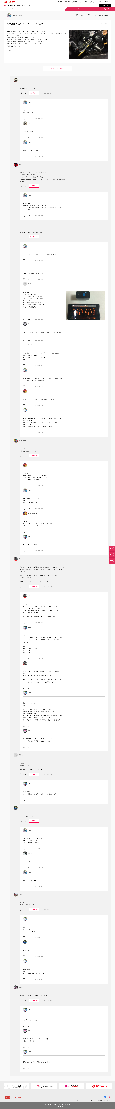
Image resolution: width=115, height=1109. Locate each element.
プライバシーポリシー (50, 1104)
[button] (110, 2)
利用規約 (91, 1100)
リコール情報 (83, 2)
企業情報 (67, 2)
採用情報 (74, 2)
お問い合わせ (93, 2)
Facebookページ (76, 1100)
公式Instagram (85, 1100)
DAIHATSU (9, 2)
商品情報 (60, 2)
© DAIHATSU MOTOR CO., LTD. (57, 1106)
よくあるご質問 (99, 1100)
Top (4, 8)
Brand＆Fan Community (23, 5)
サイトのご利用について (64, 1104)
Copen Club (11, 8)
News (69, 1100)
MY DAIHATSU (103, 2)
